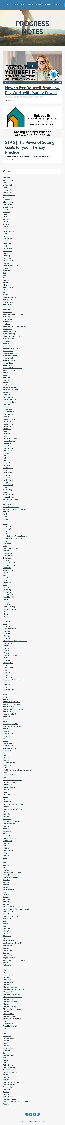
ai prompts (7, 200)
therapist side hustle (11, 1002)
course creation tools (11, 348)
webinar (6, 1080)
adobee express (9, 195)
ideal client (7, 543)
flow (5, 470)
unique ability (8, 1048)
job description (9, 565)
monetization (8, 663)
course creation (9, 346)
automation (7, 222)
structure (7, 936)
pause (5, 741)
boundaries (7, 251)
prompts (6, 816)
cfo (4, 278)
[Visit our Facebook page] (27, 1114)
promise (6, 811)
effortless (7, 434)
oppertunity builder (10, 714)
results (6, 855)
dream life (7, 429)
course (6, 343)
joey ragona (8, 570)
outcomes (7, 719)
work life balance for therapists (15, 1102)
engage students (9, 441)
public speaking (9, 824)
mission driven (8, 653)
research (6, 853)
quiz (5, 833)
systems (6, 963)
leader (5, 599)
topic (5, 1033)
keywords (7, 582)
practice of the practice (12, 775)
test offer (7, 980)
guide (5, 514)
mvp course (7, 673)
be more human (9, 231)
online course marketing (12, 704)
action (5, 187)
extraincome (8, 451)
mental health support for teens (15, 641)
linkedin (6, 614)
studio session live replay (12, 943)
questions (7, 831)
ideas (5, 546)
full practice (7, 480)
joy (4, 575)
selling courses (9, 890)
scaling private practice (12, 872)
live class (7, 616)
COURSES (47, 5)
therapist (6, 985)
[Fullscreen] (60, 82)
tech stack (7, 972)
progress (6, 807)
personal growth (18, 96)
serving (6, 897)
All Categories (8, 180)
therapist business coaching (14, 989)
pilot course (26, 96)
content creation (9, 331)
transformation (9, 1038)
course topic (8, 363)
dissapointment (9, 414)
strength (6, 928)
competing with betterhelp (13, 314)
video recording (9, 1067)
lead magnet (8, 595)
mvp (5, 670)
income (6, 551)
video (5, 1063)
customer (7, 382)
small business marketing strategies (16, 909)
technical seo (8, 975)
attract (6, 209)
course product (9, 358)
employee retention (10, 439)
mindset (6, 646)
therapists (7, 1004)
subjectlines (7, 946)
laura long (7, 592)
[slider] (31, 82)
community (7, 309)
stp (40, 156)
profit (41, 96)
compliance (7, 319)
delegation (7, 404)
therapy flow (8, 1011)
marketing (7, 634)
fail (4, 456)
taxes (5, 967)
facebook (6, 453)
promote (6, 814)
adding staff (7, 192)
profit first (7, 802)
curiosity (6, 378)
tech (5, 970)
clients (5, 292)
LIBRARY (39, 5)
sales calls (7, 865)
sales (5, 863)
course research (9, 361)
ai (4, 197)
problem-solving (9, 787)
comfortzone (8, 302)
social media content (11, 916)
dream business (9, 419)
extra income (8, 448)
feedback (6, 463)
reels (5, 846)
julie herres (7, 577)
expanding (7, 446)
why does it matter (10, 1099)
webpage (6, 1089)
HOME (8, 5)
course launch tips (10, 353)
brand (5, 253)
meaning (6, 638)
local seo (6, 621)
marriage (6, 636)
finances (6, 465)
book (5, 246)
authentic (6, 219)
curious (6, 380)
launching (7, 590)
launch (6, 587)
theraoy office (8, 982)
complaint (7, 317)
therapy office (8, 1014)
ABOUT (16, 5)
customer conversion (11, 385)
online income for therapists (14, 709)
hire (5, 521)
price (5, 777)
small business (8, 907)
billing (5, 241)
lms (4, 619)
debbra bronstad (9, 400)
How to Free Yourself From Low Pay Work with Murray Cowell (32, 90)
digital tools (7, 409)
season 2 (6, 882)
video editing (8, 1065)
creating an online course (12, 368)
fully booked (7, 482)
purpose (6, 826)
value (5, 1058)
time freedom (8, 1024)
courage (6, 341)
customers (7, 392)
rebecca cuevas (9, 838)
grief (5, 502)
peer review (7, 743)
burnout (6, 263)
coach (5, 295)
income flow (7, 553)
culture (6, 375)
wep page (7, 1094)
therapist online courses (12, 997)
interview (6, 560)
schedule (6, 880)
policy (5, 768)
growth (6, 512)
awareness (7, 226)
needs (5, 675)
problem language (10, 782)
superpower (7, 950)
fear (5, 460)
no (4, 692)
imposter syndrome (10, 548)
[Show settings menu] (56, 82)
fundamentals (8, 485)
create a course (9, 365)
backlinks (6, 229)
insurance (7, 558)
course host (8, 351)
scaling (6, 870)
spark (5, 924)
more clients (8, 668)
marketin (6, 631)
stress (5, 933)
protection (7, 819)
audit (5, 217)
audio (5, 214)
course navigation (10, 356)
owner (5, 729)
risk (5, 858)
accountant (7, 185)
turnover (6, 1046)
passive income (9, 96)
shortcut (6, 899)
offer (5, 697)
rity (4, 860)
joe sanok (7, 568)
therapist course (9, 992)
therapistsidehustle (10, 1007)
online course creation (11, 702)
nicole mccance (9, 690)
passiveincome (8, 736)
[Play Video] (5, 82)
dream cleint (8, 421)
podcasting (7, 765)
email (5, 436)
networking (7, 677)
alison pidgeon (8, 202)
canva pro (7, 270)
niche (5, 687)
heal (5, 517)
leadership (7, 604)
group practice (8, 504)
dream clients (8, 426)
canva (5, 268)
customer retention (10, 390)
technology (7, 977)
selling (5, 887)
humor (5, 541)
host (5, 534)
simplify (6, 904)
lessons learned (9, 609)
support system (9, 958)
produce (6, 790)
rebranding (7, 841)
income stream (8, 556)
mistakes (6, 658)
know (5, 585)
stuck (5, 938)
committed (7, 304)
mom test (7, 660)
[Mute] (53, 82)
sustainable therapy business (14, 960)
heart (5, 519)
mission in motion (10, 655)
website (6, 1092)
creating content (9, 370)
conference (7, 322)
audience (6, 212)
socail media (8, 911)
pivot (32, 96)
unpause (6, 1050)
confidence (7, 324)
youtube (6, 1104)
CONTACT (56, 5)
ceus (5, 275)
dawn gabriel (8, 397)
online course (8, 699)
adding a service (9, 190)
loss (5, 624)
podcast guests (9, 763)
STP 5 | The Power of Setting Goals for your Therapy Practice (29, 147)
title (5, 1031)
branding (6, 256)
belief (5, 234)
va (4, 1053)
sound (5, 921)
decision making (9, 402)
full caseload (8, 478)
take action (7, 965)
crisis (5, 373)
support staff (8, 955)
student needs (8, 941)
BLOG (22, 5)
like (4, 612)
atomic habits (8, 207)
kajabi (5, 580)
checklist (6, 285)
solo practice (8, 919)
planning (6, 758)
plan (5, 755)
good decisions (8, 495)
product (6, 792)
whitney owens (8, 1097)
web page (7, 1077)
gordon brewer (9, 497)
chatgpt (6, 282)
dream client (8, 424)
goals (5, 492)
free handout (8, 473)
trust (5, 1043)
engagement (7, 443)
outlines (6, 721)
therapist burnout (10, 987)
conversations (8, 339)
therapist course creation (13, 994)
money (5, 665)
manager (6, 626)
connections (7, 329)
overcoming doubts (10, 724)
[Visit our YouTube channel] (30, 1114)
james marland (9, 563)
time (5, 1021)
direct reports (8, 412)
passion (6, 731)
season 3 (6, 885)
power (5, 772)
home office (7, 526)
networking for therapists (13, 680)
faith (5, 458)
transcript (7, 1036)
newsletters (7, 685)
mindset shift (8, 648)
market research (9, 629)
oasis (5, 694)
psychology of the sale (11, 821)
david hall (6, 395)
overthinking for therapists (13, 726)
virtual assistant (9, 1070)
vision (5, 1075)
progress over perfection (12, 809)
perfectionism (8, 746)
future (5, 487)
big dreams (7, 239)
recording (7, 843)
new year (6, 682)
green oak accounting (11, 499)
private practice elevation (12, 780)
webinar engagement (11, 1082)
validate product (9, 1055)
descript (6, 407)
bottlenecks (7, 248)
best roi (6, 236)
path (5, 738)
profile (5, 797)
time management (10, 1026)
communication (9, 307)
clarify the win (8, 287)
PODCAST (30, 5)
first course (8, 468)
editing (5, 431)
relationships (8, 850)
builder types (8, 261)
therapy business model (12, 1009)
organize (6, 716)
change (6, 280)
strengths (7, 931)
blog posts (7, 244)
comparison (7, 312)
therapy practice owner (12, 1019)
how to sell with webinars (13, 538)
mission (6, 651)
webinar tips (8, 1087)
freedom (6, 475)
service (6, 894)
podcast (36, 156)
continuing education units (13, 336)
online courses (8, 707)
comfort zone (8, 300)
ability (5, 183)
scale (5, 868)
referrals (6, 848)
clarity (5, 290)
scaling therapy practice (12, 877)
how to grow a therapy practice (15, 536)
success (6, 948)
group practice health (11, 507)
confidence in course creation (14, 326)
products (37, 96)
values (5, 1060)
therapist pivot (9, 999)
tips (5, 1028)
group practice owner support (14, 509)
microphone (7, 643)
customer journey (10, 387)
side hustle (7, 902)
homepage (7, 529)
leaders (6, 602)
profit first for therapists (13, 804)
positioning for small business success (17, 770)
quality (5, 829)
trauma (6, 1041)
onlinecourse (8, 712)
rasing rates (8, 836)
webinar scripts (9, 1084)
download (6, 417)
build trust (7, 258)
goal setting (20, 156)
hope (5, 531)
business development (11, 156)
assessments (8, 205)
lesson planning (9, 607)
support (6, 953)
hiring (5, 524)
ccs (4, 273)
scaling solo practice (11, 875)
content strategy (9, 334)
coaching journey (9, 297)
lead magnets (8, 597)
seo (4, 892)
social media (8, 914)
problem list (7, 785)
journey (6, 573)
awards (6, 224)
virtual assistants (9, 1072)
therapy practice (46, 156)
